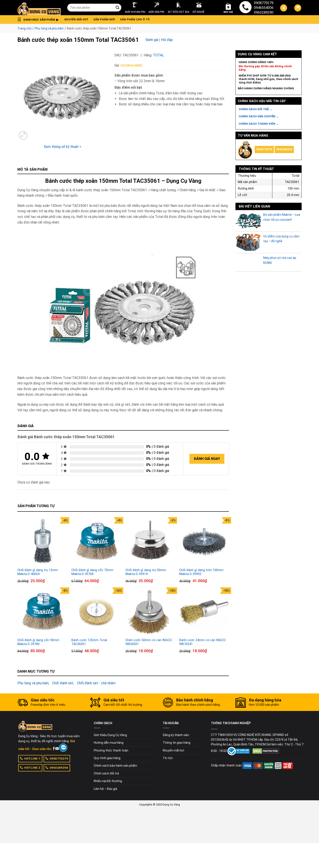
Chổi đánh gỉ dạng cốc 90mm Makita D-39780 (38, 642)
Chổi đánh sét (62, 683)
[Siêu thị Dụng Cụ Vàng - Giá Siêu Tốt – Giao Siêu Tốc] (39, 7)
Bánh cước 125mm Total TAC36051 (89, 642)
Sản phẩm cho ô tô (135, 19)
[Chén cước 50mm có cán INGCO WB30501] (150, 612)
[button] (39, 19)
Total (158, 55)
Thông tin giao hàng (176, 742)
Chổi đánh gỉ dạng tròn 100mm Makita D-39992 (201, 572)
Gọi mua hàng (131, 65)
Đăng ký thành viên (176, 735)
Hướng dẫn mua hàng (108, 742)
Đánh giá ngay (207, 459)
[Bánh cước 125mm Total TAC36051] (96, 612)
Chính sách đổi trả (106, 773)
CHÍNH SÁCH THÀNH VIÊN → (259, 123)
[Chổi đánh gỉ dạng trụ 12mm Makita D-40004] (42, 542)
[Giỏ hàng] (297, 7)
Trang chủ (24, 28)
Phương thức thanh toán (111, 750)
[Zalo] (63, 747)
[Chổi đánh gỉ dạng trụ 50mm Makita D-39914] (150, 542)
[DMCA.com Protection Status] (266, 751)
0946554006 (263, 8)
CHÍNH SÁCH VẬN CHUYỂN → (259, 116)
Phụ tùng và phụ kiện (49, 28)
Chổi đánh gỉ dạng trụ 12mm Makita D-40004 (37, 572)
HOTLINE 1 (32, 758)
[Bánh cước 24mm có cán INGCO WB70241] (204, 612)
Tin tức (168, 758)
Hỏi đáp (167, 40)
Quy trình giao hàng (107, 758)
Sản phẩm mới (104, 19)
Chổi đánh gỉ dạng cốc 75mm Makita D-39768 (92, 572)
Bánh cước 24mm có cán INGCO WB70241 (202, 642)
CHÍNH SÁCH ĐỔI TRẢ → (255, 109)
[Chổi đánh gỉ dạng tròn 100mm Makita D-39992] (204, 542)
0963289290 (263, 12)
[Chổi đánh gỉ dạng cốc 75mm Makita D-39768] (96, 542)
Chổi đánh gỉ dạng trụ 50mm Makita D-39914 (145, 572)
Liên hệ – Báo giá (105, 789)
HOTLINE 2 (32, 767)
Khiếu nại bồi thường (108, 781)
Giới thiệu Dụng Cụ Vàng (110, 735)
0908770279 (263, 3)
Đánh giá (151, 40)
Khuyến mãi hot (76, 19)
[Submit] (117, 7)
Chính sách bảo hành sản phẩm (115, 765)
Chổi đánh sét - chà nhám (96, 683)
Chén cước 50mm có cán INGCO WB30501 (148, 642)
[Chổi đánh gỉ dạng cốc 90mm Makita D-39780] (42, 612)
